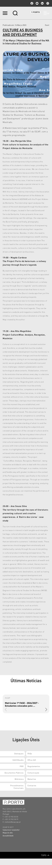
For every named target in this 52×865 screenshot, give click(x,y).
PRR (21, 766)
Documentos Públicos (14, 772)
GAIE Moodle (18, 760)
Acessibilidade (8, 835)
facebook (32, 3)
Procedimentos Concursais (16, 786)
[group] (26, 704)
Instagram (47, 3)
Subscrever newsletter (11, 830)
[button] (46, 710)
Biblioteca (19, 779)
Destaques (18, 753)
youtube (37, 3)
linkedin (42, 3)
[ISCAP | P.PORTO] (40, 13)
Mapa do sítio (8, 832)
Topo (44, 855)
